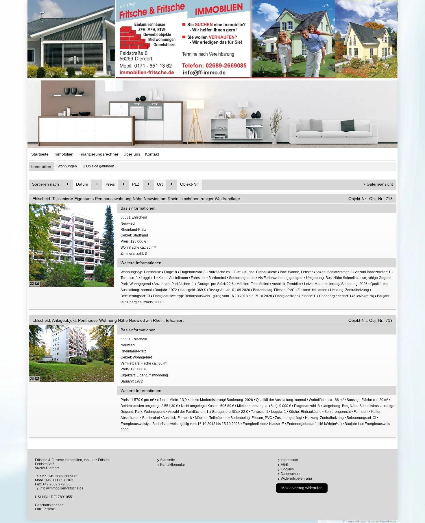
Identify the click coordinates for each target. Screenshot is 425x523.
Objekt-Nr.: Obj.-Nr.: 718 (370, 198)
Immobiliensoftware (383, 521)
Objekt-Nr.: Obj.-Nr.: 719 (370, 320)
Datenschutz (290, 474)
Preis (110, 184)
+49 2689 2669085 (63, 476)
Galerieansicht (380, 184)
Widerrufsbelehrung (296, 478)
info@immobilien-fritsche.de (62, 488)
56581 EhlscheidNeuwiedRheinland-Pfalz (138, 235)
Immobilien (63, 154)
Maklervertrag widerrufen (301, 488)
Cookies (287, 469)
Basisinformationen (138, 208)
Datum (82, 184)
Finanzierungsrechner (98, 154)
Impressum (289, 460)
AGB (284, 465)
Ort (160, 184)
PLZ (136, 184)
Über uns (131, 154)
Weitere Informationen (141, 262)
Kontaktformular (172, 465)
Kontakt (152, 154)
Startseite (40, 154)
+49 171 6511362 (59, 480)
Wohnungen (67, 166)
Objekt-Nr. (189, 184)
